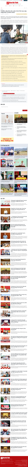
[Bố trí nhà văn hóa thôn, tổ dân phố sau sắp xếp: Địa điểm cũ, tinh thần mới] (5, 432)
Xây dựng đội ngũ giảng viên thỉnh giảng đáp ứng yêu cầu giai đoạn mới (18, 364)
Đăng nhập (26, 0)
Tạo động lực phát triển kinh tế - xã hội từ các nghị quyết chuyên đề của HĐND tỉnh (20, 169)
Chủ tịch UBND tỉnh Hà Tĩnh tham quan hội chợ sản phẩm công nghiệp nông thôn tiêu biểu (19, 354)
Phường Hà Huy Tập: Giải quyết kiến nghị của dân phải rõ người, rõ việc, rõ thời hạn (20, 181)
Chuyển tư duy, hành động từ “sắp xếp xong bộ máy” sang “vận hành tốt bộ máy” (14, 101)
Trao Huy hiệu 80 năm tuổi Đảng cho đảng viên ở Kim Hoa (7, 157)
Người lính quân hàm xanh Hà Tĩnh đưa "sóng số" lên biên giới (7, 181)
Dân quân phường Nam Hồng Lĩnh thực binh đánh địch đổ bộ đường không (7, 194)
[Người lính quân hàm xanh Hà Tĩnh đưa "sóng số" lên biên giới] (7, 175)
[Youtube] (21, 0)
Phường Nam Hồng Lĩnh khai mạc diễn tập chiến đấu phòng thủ (19, 303)
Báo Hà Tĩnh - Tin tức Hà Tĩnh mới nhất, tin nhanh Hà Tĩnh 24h (14, 3)
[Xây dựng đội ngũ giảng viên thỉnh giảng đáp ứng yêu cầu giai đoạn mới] (5, 366)
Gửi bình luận (25, 110)
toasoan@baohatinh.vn (24, 464)
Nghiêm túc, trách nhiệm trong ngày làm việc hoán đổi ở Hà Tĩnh (19, 372)
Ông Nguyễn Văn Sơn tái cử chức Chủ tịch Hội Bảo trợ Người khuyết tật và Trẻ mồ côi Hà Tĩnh (19, 438)
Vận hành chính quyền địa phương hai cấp (9, 93)
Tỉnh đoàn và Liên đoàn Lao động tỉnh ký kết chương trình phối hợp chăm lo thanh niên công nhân (20, 194)
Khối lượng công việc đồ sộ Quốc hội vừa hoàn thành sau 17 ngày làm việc (18, 242)
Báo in (11, 5)
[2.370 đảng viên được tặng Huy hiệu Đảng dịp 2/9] (5, 331)
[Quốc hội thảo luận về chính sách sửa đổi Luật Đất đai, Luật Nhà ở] (5, 449)
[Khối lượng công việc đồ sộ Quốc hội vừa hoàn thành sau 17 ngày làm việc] (5, 244)
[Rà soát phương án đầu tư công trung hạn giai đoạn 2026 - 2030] (5, 297)
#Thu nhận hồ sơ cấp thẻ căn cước (6, 90)
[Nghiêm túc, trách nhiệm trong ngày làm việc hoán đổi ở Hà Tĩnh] (5, 374)
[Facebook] (19, 0)
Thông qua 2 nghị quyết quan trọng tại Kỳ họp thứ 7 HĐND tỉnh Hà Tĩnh (21, 127)
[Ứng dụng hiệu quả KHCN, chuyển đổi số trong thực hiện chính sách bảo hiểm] (5, 313)
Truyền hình (21, 5)
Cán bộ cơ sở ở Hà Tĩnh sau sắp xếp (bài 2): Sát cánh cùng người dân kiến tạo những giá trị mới (7, 169)
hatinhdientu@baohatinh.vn (18, 464)
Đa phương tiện (16, 5)
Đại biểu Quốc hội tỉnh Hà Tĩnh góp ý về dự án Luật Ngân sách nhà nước (19, 346)
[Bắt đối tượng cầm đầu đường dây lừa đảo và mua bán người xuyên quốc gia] (7, 119)
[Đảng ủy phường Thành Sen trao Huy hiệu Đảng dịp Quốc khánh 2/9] (5, 407)
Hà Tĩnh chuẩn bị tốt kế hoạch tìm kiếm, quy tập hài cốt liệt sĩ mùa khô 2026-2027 (18, 225)
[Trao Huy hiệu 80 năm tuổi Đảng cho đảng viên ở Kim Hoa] (7, 151)
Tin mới (7, 5)
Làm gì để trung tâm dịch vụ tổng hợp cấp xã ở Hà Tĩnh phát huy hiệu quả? (13, 98)
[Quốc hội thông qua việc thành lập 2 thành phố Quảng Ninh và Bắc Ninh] (20, 118)
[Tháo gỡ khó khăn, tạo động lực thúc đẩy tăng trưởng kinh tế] (5, 391)
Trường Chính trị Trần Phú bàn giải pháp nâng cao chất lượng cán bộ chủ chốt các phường (13, 95)
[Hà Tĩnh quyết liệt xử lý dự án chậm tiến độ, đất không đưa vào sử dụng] (20, 151)
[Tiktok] (20, 0)
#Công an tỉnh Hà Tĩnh (4, 91)
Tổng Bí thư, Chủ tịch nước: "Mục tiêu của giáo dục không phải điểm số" (18, 209)
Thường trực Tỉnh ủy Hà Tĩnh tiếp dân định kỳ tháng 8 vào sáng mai (18, 287)
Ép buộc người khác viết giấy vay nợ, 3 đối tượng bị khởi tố (7, 126)
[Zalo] (22, 0)
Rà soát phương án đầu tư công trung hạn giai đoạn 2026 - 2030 (18, 295)
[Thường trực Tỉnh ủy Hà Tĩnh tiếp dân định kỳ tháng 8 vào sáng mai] (5, 289)
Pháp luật (3, 113)
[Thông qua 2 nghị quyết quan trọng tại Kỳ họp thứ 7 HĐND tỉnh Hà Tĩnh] (5, 203)
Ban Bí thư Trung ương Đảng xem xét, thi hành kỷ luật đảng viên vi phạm (18, 397)
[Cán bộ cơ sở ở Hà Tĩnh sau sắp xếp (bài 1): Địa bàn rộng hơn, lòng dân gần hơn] (5, 252)
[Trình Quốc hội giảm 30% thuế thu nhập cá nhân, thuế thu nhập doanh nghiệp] (5, 415)
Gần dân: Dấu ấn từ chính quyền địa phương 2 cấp (10, 100)
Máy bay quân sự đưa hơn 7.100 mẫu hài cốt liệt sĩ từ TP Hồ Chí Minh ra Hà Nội (18, 421)
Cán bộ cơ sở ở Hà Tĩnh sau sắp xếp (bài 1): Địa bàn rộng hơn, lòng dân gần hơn (22, 135)
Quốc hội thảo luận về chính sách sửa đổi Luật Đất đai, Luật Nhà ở (18, 447)
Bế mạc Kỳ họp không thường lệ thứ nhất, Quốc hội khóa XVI (18, 260)
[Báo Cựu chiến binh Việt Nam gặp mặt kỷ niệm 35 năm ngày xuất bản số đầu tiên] (5, 382)
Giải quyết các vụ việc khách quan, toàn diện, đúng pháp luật (18, 234)
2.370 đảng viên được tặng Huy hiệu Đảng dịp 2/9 (21, 124)
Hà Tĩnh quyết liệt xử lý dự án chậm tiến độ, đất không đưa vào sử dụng (20, 157)
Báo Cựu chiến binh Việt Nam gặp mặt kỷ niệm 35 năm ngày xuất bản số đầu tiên (19, 380)
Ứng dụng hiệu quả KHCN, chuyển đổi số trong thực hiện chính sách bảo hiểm (18, 311)
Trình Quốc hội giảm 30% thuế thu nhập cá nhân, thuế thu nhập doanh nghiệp (19, 413)
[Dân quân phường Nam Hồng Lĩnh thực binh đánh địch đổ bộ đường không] (7, 188)
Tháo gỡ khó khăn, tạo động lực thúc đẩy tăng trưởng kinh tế (18, 389)
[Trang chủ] (1, 8)
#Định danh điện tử (22, 90)
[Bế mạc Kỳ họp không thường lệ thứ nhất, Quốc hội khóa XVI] (5, 262)
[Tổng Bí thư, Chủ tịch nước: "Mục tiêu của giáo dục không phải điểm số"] (5, 211)
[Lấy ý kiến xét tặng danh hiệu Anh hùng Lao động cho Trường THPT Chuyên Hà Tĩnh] (5, 339)
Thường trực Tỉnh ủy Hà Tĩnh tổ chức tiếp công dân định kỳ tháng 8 (19, 217)
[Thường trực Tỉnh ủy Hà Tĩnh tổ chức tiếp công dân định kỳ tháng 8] (5, 219)
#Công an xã (18, 90)
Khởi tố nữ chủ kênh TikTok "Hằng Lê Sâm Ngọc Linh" (6, 129)
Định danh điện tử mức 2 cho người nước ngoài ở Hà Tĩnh (10, 86)
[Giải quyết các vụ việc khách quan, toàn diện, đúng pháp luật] (5, 236)
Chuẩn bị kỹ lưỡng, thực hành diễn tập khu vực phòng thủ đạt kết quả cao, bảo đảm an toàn (19, 277)
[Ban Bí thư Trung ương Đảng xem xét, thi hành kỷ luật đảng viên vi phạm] (5, 399)
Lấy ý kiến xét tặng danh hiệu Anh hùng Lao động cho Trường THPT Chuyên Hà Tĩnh (22, 131)
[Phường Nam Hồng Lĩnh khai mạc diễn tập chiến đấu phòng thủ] (5, 305)
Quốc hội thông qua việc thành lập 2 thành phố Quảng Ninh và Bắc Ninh (21, 121)
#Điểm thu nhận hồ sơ (13, 90)
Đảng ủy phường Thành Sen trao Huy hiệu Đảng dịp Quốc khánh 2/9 (18, 405)
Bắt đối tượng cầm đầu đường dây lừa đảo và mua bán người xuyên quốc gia (7, 123)
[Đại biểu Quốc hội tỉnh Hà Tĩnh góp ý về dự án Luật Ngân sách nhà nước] (5, 348)
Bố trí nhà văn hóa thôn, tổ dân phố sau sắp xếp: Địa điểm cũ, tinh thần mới (13, 97)
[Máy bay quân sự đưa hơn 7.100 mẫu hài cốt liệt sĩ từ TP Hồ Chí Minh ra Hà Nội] (5, 423)
